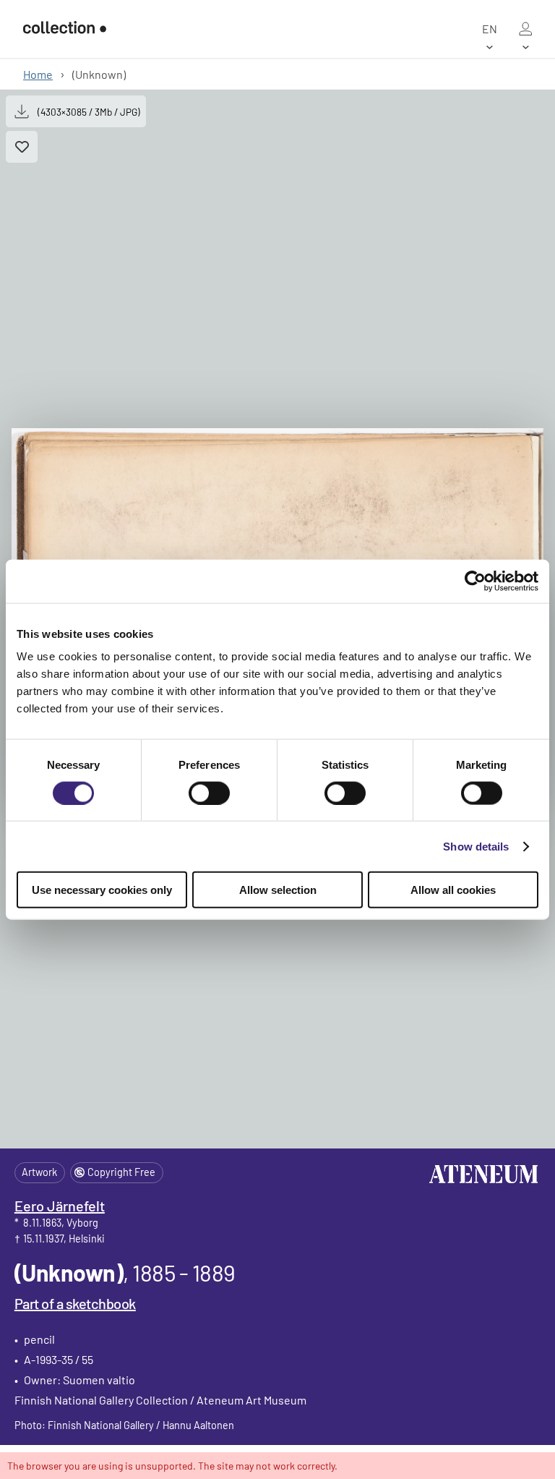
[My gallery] (525, 29)
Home (38, 74)
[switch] (209, 792)
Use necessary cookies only (102, 890)
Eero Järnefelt (59, 1205)
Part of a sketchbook (75, 1303)
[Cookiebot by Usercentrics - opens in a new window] (475, 581)
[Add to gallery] (22, 147)
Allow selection (278, 890)
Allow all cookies (453, 890)
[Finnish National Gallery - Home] (65, 28)
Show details (476, 846)
